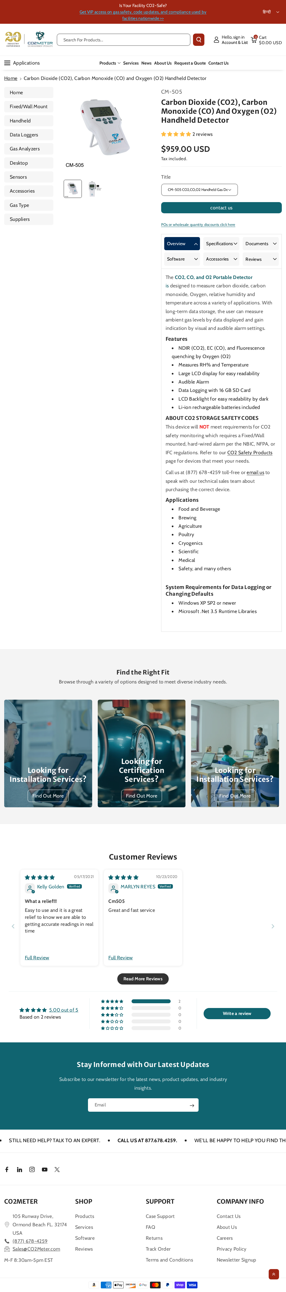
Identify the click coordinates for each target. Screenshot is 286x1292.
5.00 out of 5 (63, 1010)
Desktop (19, 163)
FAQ (150, 1227)
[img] (40, 877)
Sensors (18, 177)
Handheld (20, 121)
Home (10, 78)
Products (107, 63)
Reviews (254, 259)
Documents (257, 243)
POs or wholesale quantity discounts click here (198, 224)
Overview (176, 243)
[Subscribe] (192, 1105)
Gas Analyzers (25, 149)
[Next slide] (272, 926)
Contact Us (229, 1216)
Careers (225, 1238)
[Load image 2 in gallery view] (94, 189)
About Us (227, 1227)
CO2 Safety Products (250, 452)
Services (84, 1227)
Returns (154, 1238)
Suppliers (20, 219)
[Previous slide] (13, 926)
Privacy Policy (232, 1249)
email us (255, 472)
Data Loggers (24, 135)
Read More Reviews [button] (143, 978)
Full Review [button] (37, 957)
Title (166, 177)
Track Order (158, 1249)
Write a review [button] (237, 1013)
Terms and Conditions (169, 1260)
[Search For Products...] (198, 40)
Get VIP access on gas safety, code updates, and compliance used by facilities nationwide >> (143, 15)
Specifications (219, 243)
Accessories (22, 191)
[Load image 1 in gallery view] (73, 189)
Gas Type (19, 205)
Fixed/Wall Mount (29, 106)
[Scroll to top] (273, 1274)
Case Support (160, 1216)
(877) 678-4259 (30, 1241)
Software (176, 259)
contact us (221, 207)
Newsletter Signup (236, 1260)
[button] (266, 40)
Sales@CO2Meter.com (36, 1249)
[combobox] (123, 39)
